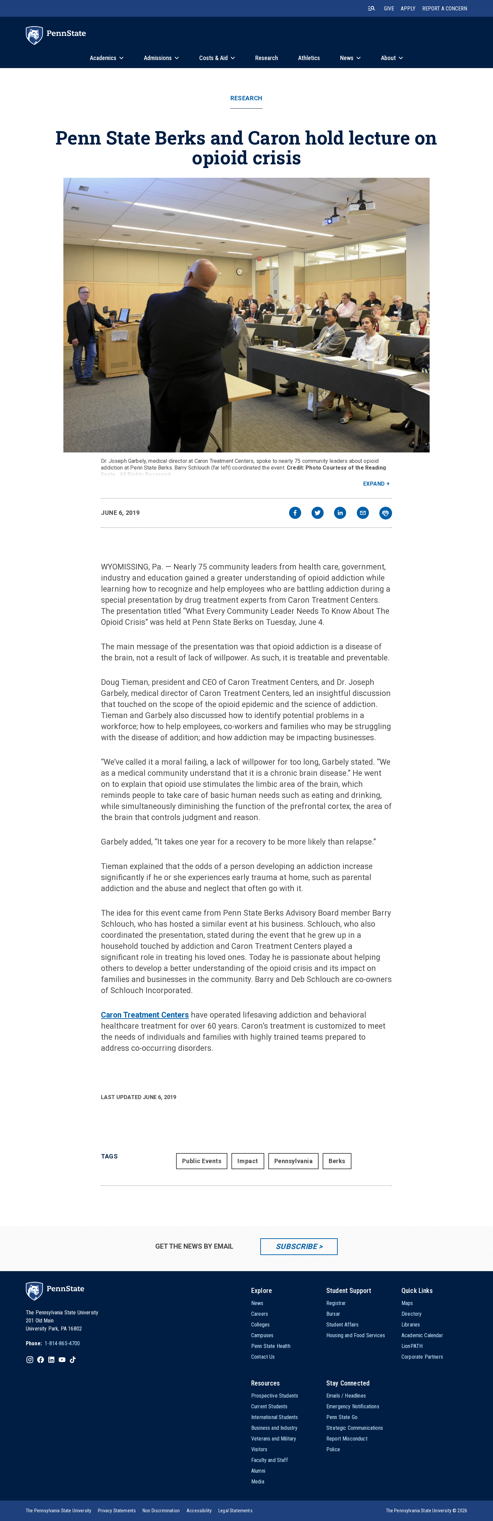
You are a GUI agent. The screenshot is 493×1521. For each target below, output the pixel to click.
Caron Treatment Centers (145, 1015)
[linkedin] (340, 514)
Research (246, 98)
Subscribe (296, 1246)
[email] (363, 514)
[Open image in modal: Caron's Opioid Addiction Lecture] (246, 315)
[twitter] (318, 514)
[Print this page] (385, 513)
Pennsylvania (293, 1160)
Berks (337, 1160)
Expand (374, 484)
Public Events (201, 1160)
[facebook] (295, 514)
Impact (247, 1160)
